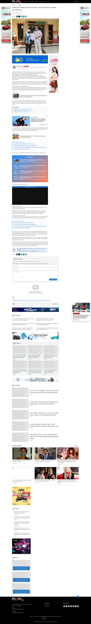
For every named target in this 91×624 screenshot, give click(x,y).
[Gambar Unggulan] (35, 53)
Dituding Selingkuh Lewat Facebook (20, 300)
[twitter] (19, 17)
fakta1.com (21, 12)
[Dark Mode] (77, 1)
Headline (19, 4)
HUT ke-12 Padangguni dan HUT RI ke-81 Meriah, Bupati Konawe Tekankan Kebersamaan (47, 329)
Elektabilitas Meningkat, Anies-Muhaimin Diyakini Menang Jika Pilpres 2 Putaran (22, 534)
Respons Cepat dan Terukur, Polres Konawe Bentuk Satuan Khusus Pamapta (22, 529)
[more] (30, 558)
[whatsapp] (21, 17)
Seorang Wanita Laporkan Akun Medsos (42, 300)
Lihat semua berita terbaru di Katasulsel (21, 148)
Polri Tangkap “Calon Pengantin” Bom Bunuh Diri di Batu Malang (21, 512)
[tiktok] (78, 606)
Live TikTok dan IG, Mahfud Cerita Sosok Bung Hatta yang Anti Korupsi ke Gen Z (22, 517)
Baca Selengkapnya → (76, 319)
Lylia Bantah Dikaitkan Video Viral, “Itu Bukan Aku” (24, 143)
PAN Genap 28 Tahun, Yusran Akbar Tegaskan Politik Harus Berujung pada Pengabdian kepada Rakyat (22, 329)
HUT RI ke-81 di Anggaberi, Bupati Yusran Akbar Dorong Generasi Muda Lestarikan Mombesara (33, 96)
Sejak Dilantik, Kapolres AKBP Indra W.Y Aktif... (23, 109)
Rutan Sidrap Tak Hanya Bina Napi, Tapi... (22, 111)
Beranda (13, 4)
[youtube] (76, 606)
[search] (75, 1)
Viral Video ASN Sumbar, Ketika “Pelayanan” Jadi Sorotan (25, 145)
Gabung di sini (41, 250)
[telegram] (24, 17)
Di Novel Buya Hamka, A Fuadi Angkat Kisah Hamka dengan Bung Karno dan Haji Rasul (21, 523)
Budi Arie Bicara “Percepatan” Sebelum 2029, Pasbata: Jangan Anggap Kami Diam (30, 147)
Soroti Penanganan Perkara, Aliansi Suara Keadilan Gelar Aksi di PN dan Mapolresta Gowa (47, 324)
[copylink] (26, 17)
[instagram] (73, 606)
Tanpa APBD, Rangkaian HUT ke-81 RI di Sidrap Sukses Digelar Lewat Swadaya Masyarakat (23, 324)
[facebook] (17, 17)
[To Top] (78, 597)
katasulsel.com (33, 248)
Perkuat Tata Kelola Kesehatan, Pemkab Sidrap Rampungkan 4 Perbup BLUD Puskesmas (33, 137)
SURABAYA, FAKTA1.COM (17, 72)
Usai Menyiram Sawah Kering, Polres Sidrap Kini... (24, 110)
